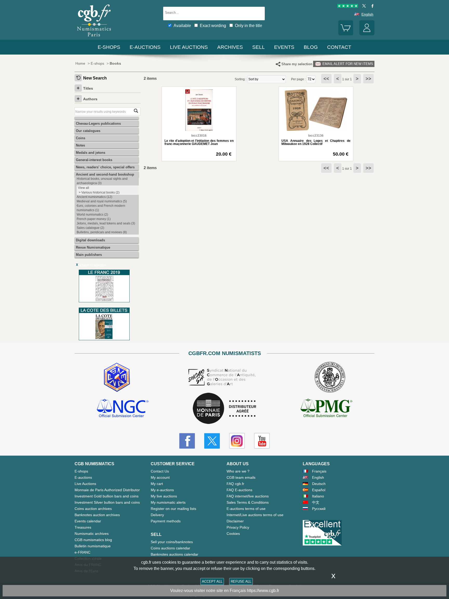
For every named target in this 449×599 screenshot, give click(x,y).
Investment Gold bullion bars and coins (106, 496)
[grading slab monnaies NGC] (123, 409)
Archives (230, 47)
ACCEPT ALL (212, 581)
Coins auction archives (93, 509)
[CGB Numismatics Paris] (94, 37)
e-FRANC (82, 552)
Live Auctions (85, 484)
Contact (339, 47)
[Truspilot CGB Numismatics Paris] (347, 6)
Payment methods (166, 521)
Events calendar (88, 521)
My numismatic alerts (168, 502)
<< (326, 78)
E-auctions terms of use (246, 509)
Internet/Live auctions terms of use (255, 515)
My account (160, 477)
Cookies (233, 533)
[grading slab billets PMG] (326, 409)
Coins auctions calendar (170, 548)
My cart (157, 484)
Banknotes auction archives (97, 515)
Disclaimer (235, 521)
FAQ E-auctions (239, 490)
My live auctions (164, 496)
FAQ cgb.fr (235, 484)
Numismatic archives (92, 533)
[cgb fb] (371, 6)
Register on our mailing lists (173, 509)
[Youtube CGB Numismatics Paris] (262, 441)
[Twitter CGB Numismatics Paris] (212, 441)
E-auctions (145, 47)
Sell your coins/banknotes (172, 542)
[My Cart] (345, 34)
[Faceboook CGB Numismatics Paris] (187, 441)
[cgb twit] (363, 6)
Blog (311, 47)
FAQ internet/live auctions (248, 496)
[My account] (366, 34)
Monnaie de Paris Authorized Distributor (107, 490)
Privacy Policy (238, 527)
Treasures (83, 527)
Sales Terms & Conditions (248, 502)
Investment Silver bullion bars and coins (107, 502)
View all (83, 188)
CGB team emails (241, 477)
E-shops (109, 47)
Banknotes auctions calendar (174, 554)
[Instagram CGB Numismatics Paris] (237, 441)
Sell (258, 47)
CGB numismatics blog (93, 540)
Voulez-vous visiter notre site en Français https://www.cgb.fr (224, 590)
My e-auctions (162, 490)
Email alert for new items (347, 64)
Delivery (157, 515)
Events (284, 47)
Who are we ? (238, 471)
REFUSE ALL (241, 581)
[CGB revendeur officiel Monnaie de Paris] (224, 409)
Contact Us (160, 471)
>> (368, 78)
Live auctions (189, 47)
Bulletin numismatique (93, 546)
